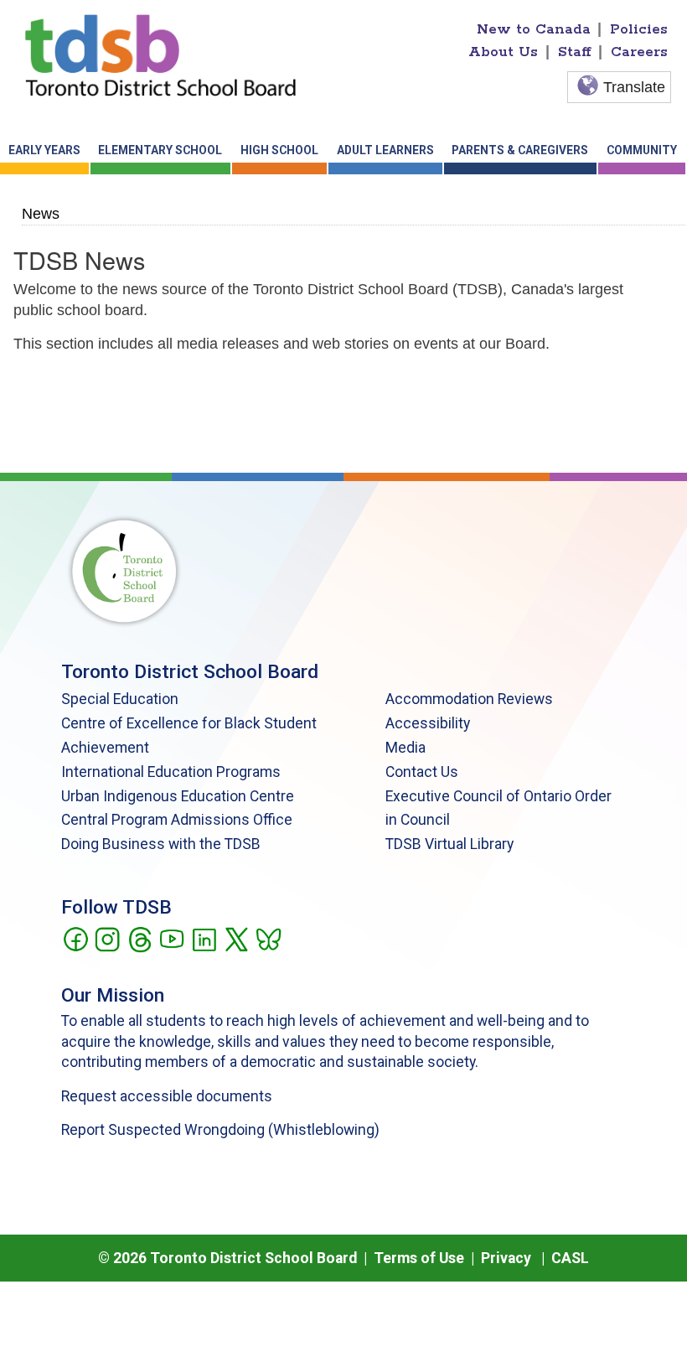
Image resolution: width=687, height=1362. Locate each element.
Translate (634, 87)
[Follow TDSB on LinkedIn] (204, 938)
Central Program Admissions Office (176, 819)
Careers (639, 52)
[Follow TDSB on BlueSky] (268, 938)
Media (405, 747)
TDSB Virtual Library (449, 844)
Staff (574, 52)
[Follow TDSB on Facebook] (75, 938)
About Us (503, 52)
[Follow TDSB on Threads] (139, 938)
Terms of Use (419, 1258)
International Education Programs (171, 772)
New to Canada (534, 29)
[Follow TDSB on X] (236, 938)
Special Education (119, 699)
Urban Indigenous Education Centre (177, 796)
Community (642, 150)
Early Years (44, 150)
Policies (639, 29)
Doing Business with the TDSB (161, 844)
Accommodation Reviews (469, 699)
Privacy (506, 1258)
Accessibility (427, 723)
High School (279, 150)
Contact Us (421, 772)
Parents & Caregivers (520, 150)
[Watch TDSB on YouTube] (171, 938)
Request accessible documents (166, 1096)
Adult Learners (385, 150)
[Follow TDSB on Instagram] (107, 938)
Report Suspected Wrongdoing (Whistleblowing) (220, 1129)
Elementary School (160, 150)
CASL (570, 1258)
